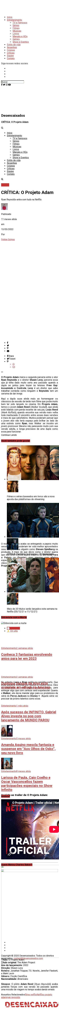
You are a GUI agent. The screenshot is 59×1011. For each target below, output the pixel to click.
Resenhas (12, 47)
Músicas (17, 31)
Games (16, 39)
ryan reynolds (13, 997)
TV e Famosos (20, 22)
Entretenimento (14, 20)
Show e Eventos (21, 41)
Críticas (10, 52)
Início (9, 17)
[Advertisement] (29, 830)
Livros (16, 33)
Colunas (11, 50)
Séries (16, 25)
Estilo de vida (13, 44)
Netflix (40, 994)
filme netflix (31, 994)
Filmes (16, 28)
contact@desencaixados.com (28, 958)
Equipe (10, 55)
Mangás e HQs (20, 36)
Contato (11, 58)
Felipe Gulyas (8, 239)
